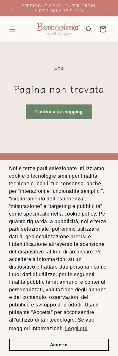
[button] (13, 29)
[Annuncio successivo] (106, 8)
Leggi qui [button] (76, 328)
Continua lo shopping (59, 112)
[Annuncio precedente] (12, 8)
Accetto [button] (59, 344)
